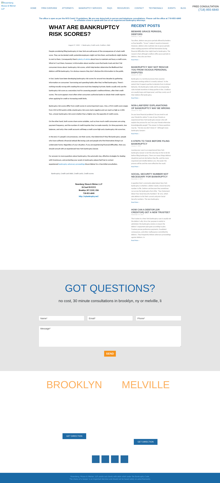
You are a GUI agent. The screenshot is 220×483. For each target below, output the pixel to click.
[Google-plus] (105, 459)
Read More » (135, 60)
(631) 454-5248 (153, 417)
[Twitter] (115, 459)
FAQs (109, 8)
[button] (74, 436)
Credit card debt (67, 174)
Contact (139, 8)
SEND (110, 353)
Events (172, 8)
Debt (108, 45)
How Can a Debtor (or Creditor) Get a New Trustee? (150, 211)
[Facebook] (96, 459)
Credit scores (89, 174)
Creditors (103, 45)
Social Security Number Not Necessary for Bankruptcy (149, 175)
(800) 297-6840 (85, 417)
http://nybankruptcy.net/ (89, 197)
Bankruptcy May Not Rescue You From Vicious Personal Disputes (149, 70)
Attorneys (68, 8)
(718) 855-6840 (208, 9)
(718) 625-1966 (79, 423)
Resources (123, 8)
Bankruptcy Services (90, 8)
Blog (183, 8)
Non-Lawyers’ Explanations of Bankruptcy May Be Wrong (150, 106)
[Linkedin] (124, 459)
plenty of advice (84, 59)
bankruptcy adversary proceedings (72, 164)
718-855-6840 (174, 18)
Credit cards (95, 45)
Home (33, 8)
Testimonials (156, 8)
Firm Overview (49, 8)
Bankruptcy (86, 45)
